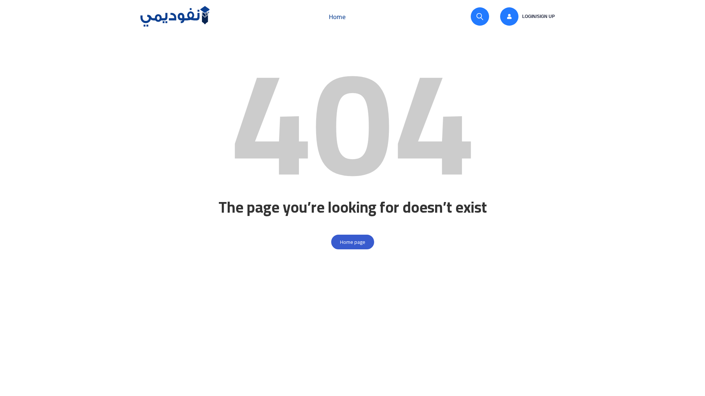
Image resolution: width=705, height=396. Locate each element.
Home (337, 17)
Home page (352, 242)
